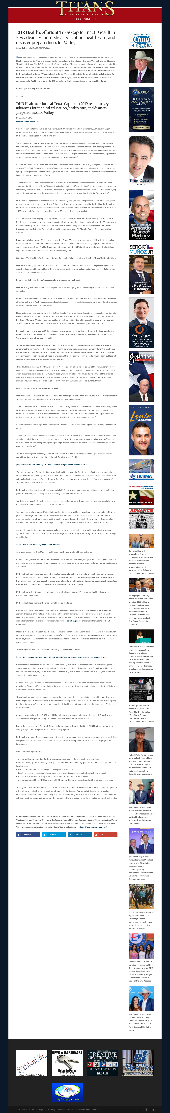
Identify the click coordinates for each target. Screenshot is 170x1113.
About (87, 19)
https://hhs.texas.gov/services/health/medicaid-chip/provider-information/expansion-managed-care (61, 657)
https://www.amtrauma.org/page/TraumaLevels (38, 544)
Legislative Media (25, 48)
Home (77, 19)
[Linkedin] (152, 1109)
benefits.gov (72, 620)
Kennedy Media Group (87, 1109)
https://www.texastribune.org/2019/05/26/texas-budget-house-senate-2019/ (51, 464)
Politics (47, 48)
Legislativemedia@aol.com (27, 121)
